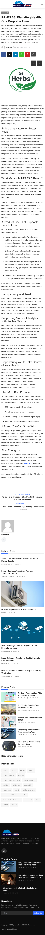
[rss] (4, 850)
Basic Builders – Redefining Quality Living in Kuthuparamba (20, 659)
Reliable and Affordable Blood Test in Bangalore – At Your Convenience (22, 498)
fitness (31, 770)
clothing (5, 785)
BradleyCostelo (5, 564)
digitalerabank (5, 651)
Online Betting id (29, 780)
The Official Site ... (23, 710)
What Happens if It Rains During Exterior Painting (20, 889)
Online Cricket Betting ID (11, 780)
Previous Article (24, 494)
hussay (5, 893)
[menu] (3, 4)
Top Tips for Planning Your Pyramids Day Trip (28, 706)
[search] (42, 4)
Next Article (21, 504)
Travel (14, 770)
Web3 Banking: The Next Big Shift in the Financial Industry (19, 646)
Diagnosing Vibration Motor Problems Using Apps (29, 731)
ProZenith (27, 785)
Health (22, 770)
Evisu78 (20, 746)
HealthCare (7, 790)
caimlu (20, 880)
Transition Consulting (7, 576)
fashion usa (16, 785)
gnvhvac (3, 612)
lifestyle (21, 775)
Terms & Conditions (9, 929)
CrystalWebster (5, 676)
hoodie (14, 805)
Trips (37, 800)
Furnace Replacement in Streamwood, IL (19, 609)
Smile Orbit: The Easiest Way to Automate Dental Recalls (19, 559)
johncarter (21, 722)
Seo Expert (28, 800)
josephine (5, 534)
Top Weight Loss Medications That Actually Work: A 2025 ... (30, 876)
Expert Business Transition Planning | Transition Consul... (18, 572)
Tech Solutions (22, 698)
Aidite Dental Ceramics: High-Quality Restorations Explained (22, 508)
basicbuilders (5, 663)
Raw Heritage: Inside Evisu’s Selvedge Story (29, 743)
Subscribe (38, 913)
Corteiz (5, 805)
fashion (5, 770)
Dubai (17, 790)
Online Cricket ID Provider (12, 800)
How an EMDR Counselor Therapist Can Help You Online (21, 671)
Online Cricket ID (8, 775)
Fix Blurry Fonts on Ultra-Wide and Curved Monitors (30, 694)
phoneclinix (21, 734)
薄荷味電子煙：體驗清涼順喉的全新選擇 (30, 718)
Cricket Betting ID (29, 790)
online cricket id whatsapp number (15, 795)
